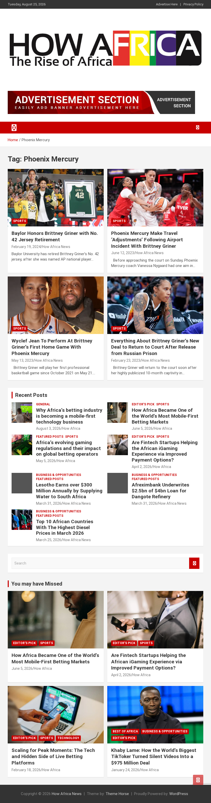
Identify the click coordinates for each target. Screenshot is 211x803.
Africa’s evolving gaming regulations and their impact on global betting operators (68, 448)
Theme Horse (117, 793)
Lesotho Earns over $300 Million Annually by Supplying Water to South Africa (69, 491)
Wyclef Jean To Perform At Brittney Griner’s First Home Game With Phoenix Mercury (52, 347)
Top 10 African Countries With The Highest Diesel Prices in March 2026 (64, 527)
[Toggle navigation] (14, 127)
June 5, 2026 (142, 428)
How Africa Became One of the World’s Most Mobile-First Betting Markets (165, 416)
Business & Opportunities (58, 475)
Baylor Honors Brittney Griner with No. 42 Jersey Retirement (55, 236)
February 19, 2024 (26, 247)
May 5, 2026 (46, 461)
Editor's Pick (143, 404)
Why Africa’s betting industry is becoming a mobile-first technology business (69, 416)
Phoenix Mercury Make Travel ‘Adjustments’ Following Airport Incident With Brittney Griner (147, 239)
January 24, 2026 (125, 770)
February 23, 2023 (125, 360)
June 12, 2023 (122, 253)
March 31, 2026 (48, 503)
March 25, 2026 (48, 540)
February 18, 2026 (26, 770)
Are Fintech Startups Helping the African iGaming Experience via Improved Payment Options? (165, 451)
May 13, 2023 (22, 360)
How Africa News (56, 247)
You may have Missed (36, 584)
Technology (68, 738)
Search (194, 563)
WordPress (178, 793)
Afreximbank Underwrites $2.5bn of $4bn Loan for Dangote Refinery (160, 491)
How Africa (71, 428)
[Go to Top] (198, 780)
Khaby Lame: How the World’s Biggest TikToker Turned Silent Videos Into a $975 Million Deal (153, 756)
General (43, 404)
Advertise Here (167, 4)
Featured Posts (49, 436)
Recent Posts (31, 395)
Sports (19, 221)
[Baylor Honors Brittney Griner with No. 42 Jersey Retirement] (55, 198)
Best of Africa (125, 731)
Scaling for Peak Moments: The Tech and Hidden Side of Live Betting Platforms (53, 756)
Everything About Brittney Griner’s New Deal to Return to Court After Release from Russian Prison (155, 347)
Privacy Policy (193, 4)
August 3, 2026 (48, 428)
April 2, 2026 (142, 467)
